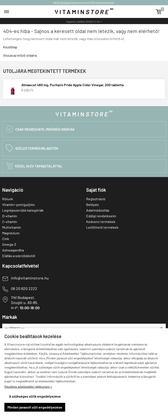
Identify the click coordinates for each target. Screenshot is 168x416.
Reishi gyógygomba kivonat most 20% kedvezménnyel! (84, 2)
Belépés (92, 204)
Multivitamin (11, 227)
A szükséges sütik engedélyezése (35, 396)
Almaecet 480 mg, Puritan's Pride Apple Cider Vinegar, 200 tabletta (72, 85)
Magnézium (10, 233)
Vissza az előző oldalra (20, 55)
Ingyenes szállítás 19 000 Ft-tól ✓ (84, 21)
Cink (5, 239)
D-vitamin (9, 216)
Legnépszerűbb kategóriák (23, 210)
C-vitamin (9, 221)
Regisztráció (95, 199)
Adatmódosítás (97, 210)
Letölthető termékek (102, 227)
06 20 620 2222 (24, 288)
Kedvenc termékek (100, 221)
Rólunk (7, 199)
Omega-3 (9, 244)
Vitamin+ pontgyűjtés (18, 204)
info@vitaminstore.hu (30, 278)
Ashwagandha (13, 250)
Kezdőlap (10, 47)
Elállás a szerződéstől (18, 256)
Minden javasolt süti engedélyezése (34, 407)
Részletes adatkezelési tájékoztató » (28, 386)
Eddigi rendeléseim (101, 216)
